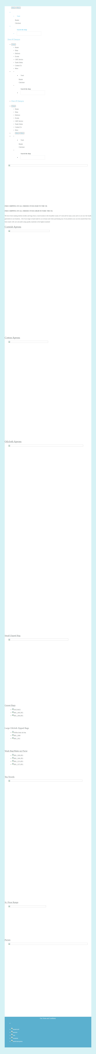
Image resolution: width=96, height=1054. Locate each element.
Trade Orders (19, 62)
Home (17, 47)
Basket (17, 20)
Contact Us (18, 65)
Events (17, 56)
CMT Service (19, 59)
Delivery (17, 53)
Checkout (18, 23)
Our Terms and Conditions (48, 1018)
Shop (16, 50)
